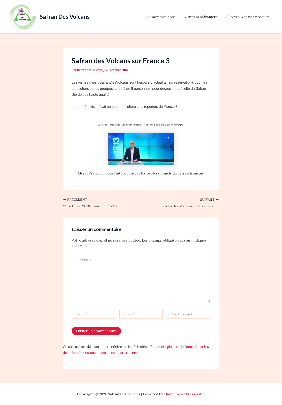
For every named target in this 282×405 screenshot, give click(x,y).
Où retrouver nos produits (247, 17)
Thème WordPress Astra (184, 394)
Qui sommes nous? (161, 17)
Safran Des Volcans (65, 16)
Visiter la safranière (201, 17)
